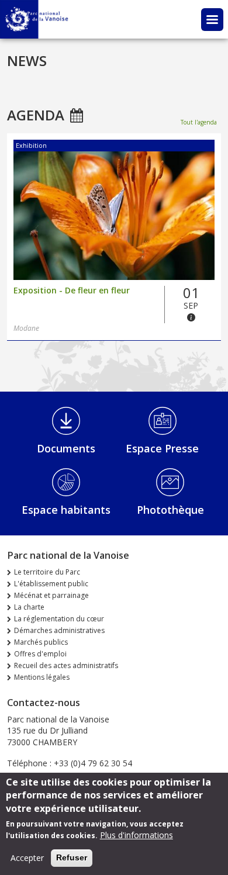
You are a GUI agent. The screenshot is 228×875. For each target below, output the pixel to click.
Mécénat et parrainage (51, 595)
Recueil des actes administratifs (66, 665)
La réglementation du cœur (59, 619)
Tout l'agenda (199, 122)
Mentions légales (42, 677)
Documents (66, 448)
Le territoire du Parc (47, 572)
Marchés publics (41, 642)
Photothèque (170, 510)
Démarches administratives (59, 630)
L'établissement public (51, 584)
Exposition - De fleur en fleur (71, 291)
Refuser (71, 857)
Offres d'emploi (40, 654)
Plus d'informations (136, 835)
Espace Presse (162, 448)
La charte (29, 607)
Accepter (27, 857)
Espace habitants (66, 510)
